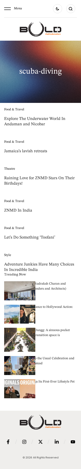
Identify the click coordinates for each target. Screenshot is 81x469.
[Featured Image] (19, 296)
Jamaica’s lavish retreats (25, 151)
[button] (13, 8)
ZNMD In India (18, 210)
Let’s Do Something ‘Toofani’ (29, 237)
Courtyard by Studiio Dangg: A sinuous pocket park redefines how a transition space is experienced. (37, 335)
